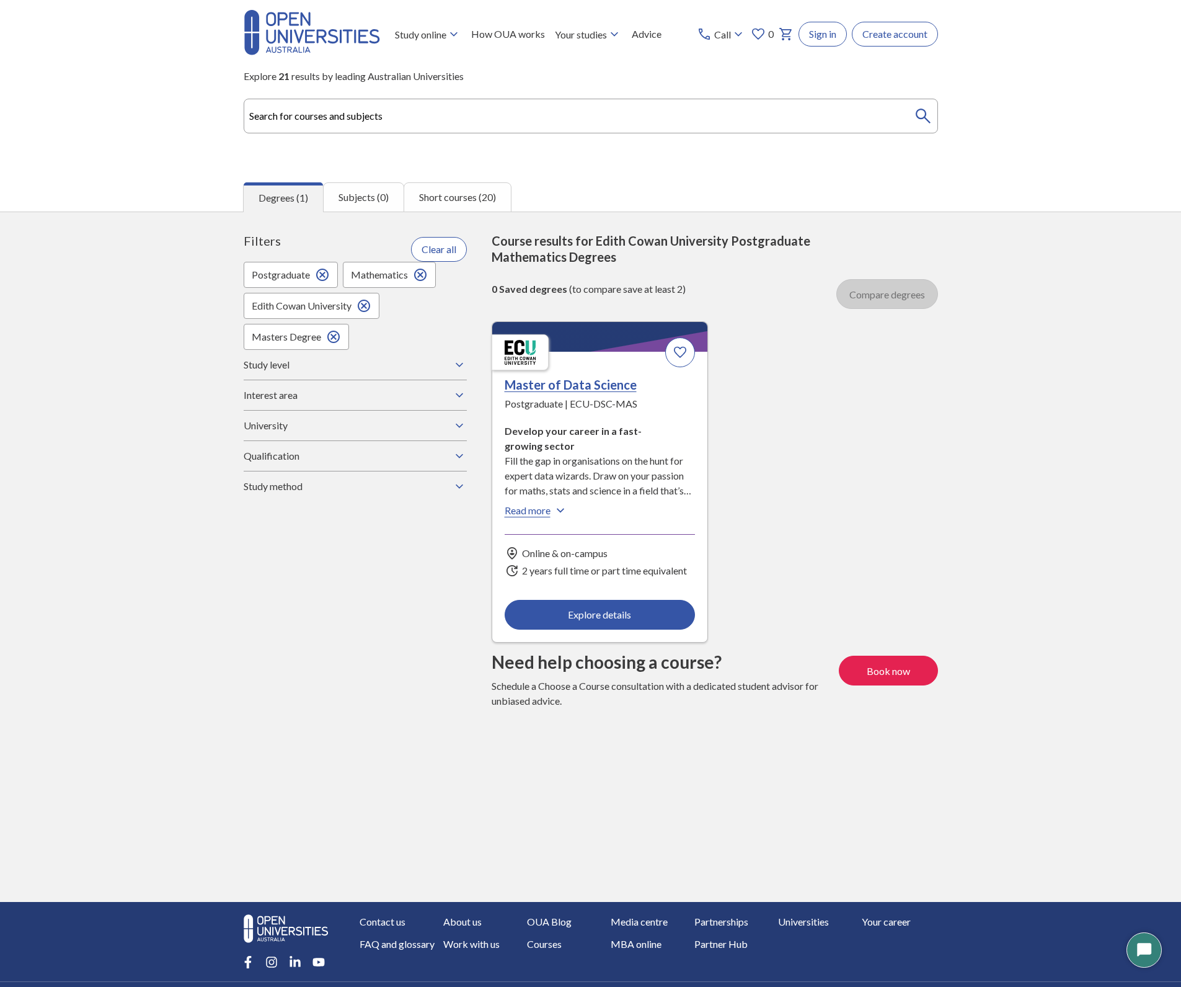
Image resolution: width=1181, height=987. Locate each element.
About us (462, 921)
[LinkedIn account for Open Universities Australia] (295, 962)
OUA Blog (549, 921)
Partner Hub (721, 944)
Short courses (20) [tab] (457, 197)
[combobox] (591, 116)
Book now (888, 671)
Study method (273, 486)
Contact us (382, 921)
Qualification (271, 456)
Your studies (581, 34)
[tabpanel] (590, 557)
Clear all (439, 249)
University (266, 425)
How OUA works (508, 34)
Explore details (599, 614)
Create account (894, 34)
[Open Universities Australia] (312, 51)
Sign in (822, 34)
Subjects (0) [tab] (363, 197)
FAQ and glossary (397, 944)
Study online (420, 34)
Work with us (471, 944)
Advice (646, 34)
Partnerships (721, 921)
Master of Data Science (571, 384)
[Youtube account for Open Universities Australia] (318, 962)
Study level (267, 364)
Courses (544, 944)
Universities (803, 921)
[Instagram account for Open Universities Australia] (271, 962)
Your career (886, 921)
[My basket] (786, 34)
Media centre (639, 921)
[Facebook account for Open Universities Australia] (248, 962)
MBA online (636, 944)
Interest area (271, 395)
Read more (528, 510)
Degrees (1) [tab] (283, 197)
